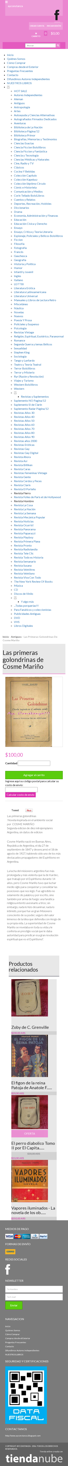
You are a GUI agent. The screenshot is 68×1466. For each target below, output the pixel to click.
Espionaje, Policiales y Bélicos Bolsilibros (38, 235)
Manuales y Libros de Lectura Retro (35, 300)
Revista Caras (22, 469)
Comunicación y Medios (28, 191)
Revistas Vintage (24, 332)
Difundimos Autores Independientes (28, 79)
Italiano (18, 280)
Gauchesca (20, 256)
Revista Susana (23, 565)
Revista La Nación (24, 509)
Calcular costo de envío (20, 794)
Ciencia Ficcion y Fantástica (30, 151)
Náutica (19, 308)
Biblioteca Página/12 (26, 131)
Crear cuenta (37, 26)
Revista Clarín (22, 485)
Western (19, 388)
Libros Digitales (23, 625)
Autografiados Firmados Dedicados (35, 119)
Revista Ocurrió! (24, 525)
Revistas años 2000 (25, 440)
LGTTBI (19, 284)
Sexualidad (20, 348)
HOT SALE (20, 91)
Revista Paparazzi (24, 533)
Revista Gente (22, 477)
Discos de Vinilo (23, 593)
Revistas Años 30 (24, 412)
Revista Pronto (23, 545)
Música (18, 585)
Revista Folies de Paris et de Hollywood (37, 497)
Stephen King (22, 352)
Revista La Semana (25, 513)
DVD (17, 617)
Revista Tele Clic (24, 553)
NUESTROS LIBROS (19, 83)
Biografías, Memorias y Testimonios (35, 139)
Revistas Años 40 (24, 416)
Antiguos (19, 103)
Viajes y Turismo (24, 380)
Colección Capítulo (25, 175)
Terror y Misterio (24, 372)
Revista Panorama (25, 529)
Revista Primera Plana (27, 541)
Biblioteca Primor (24, 135)
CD (16, 589)
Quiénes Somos (16, 58)
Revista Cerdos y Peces (28, 481)
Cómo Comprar (16, 62)
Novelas (19, 312)
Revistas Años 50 (24, 420)
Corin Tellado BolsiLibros (29, 195)
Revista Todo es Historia (28, 557)
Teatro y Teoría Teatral (27, 364)
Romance (19, 340)
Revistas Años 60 (24, 424)
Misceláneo (21, 304)
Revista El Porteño (25, 489)
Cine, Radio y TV (24, 163)
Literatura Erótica (24, 288)
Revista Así (20, 461)
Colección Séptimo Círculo (30, 183)
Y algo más (27, 601)
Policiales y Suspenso (26, 324)
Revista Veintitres (24, 569)
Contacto (12, 75)
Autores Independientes (28, 95)
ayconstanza (15, 6)
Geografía (20, 260)
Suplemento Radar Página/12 (31, 408)
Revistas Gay (21, 448)
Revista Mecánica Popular (29, 517)
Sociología (20, 356)
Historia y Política (25, 264)
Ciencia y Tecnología (26, 155)
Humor (18, 267)
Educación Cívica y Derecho (30, 223)
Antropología (22, 107)
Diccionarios (21, 207)
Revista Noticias (24, 521)
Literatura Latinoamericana (30, 292)
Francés (18, 251)
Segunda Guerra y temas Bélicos (33, 344)
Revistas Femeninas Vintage (30, 473)
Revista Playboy (23, 537)
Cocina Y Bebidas (24, 171)
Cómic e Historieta (25, 187)
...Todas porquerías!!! (26, 605)
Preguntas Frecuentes (20, 71)
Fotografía (20, 247)
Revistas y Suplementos (35, 396)
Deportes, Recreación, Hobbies (32, 203)
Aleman (18, 99)
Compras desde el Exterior (23, 66)
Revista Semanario (25, 561)
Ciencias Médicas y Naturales (31, 159)
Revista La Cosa (23, 505)
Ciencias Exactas (24, 143)
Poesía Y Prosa (23, 320)
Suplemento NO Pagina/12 (30, 400)
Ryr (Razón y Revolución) (29, 376)
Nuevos (18, 316)
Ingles (17, 276)
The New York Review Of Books (33, 581)
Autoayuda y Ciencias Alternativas (34, 115)
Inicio (10, 54)
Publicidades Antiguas (27, 613)
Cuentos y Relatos (24, 199)
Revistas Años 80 (24, 432)
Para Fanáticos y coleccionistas (32, 609)
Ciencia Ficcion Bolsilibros (30, 147)
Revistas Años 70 (24, 428)
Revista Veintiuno (24, 573)
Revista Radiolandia (25, 549)
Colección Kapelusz (25, 179)
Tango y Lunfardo (24, 360)
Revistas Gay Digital (26, 452)
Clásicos (19, 167)
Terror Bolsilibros (24, 368)
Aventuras (20, 123)
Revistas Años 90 (24, 436)
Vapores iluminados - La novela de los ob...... (33, 1210)
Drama (18, 211)
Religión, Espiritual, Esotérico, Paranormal (39, 336)
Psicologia (20, 328)
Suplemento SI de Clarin (28, 404)
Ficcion (18, 239)
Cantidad (11, 763)
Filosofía (19, 243)
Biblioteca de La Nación (28, 127)
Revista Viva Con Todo (27, 577)
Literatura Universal (26, 296)
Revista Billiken (23, 465)
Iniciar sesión (54, 26)
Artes (17, 111)
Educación (20, 219)
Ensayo (18, 227)
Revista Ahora (22, 457)
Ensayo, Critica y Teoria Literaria (33, 231)
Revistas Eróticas (24, 444)
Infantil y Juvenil (23, 272)
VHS (17, 621)
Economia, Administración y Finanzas (36, 215)
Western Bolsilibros (26, 384)
